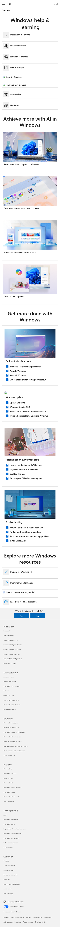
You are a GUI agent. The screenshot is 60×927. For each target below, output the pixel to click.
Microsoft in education (11, 723)
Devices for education (11, 727)
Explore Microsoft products (12, 659)
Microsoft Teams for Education (14, 732)
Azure (5, 815)
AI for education (9, 755)
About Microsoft (9, 865)
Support (6, 10)
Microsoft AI (7, 769)
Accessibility (7, 889)
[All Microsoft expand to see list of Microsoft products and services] (3, 3)
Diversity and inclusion (11, 884)
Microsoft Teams (9, 792)
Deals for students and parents (14, 751)
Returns (6, 691)
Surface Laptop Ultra (10, 640)
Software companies (10, 843)
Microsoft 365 (8, 783)
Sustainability (8, 893)
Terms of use (37, 917)
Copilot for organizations (12, 649)
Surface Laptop (8, 635)
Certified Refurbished (10, 700)
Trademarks (48, 917)
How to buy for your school (12, 741)
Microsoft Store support (11, 686)
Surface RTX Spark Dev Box (12, 645)
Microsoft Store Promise (12, 705)
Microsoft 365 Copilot (11, 797)
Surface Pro (7, 631)
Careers (6, 861)
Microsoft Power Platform (12, 787)
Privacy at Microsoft (10, 875)
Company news (8, 870)
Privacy (28, 917)
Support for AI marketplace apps (14, 829)
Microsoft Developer (10, 819)
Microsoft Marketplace (11, 838)
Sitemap (6, 917)
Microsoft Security (9, 773)
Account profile (8, 677)
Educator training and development (15, 746)
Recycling (17, 922)
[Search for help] (10, 3)
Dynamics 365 (8, 778)
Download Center (9, 681)
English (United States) (16, 902)
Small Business (8, 801)
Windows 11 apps (9, 663)
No (37, 615)
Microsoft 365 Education (12, 737)
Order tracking (8, 695)
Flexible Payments (9, 709)
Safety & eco (8, 922)
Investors (6, 879)
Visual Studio (8, 847)
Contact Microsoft (17, 917)
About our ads (28, 922)
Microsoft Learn (9, 824)
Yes (21, 615)
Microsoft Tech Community (12, 833)
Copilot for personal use (11, 654)
